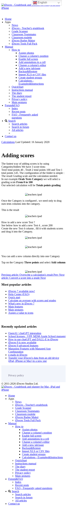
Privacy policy (19, 99)
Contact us (10, 136)
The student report (21, 96)
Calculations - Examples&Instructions (31, 82)
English (42, 2)
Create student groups (30, 77)
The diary (17, 93)
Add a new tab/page (29, 68)
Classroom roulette (22, 37)
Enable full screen (28, 59)
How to (16, 49)
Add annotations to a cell (32, 62)
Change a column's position (33, 56)
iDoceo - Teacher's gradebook (28, 28)
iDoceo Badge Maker (23, 40)
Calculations (8, 142)
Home (8, 18)
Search (12, 120)
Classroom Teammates (24, 34)
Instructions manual (22, 89)
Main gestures (19, 102)
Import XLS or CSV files (32, 74)
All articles (17, 130)
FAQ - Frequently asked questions (33, 488)
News (15, 25)
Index (15, 108)
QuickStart (17, 86)
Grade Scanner (20, 31)
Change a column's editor (32, 65)
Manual (9, 46)
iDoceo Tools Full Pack (24, 43)
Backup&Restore (28, 71)
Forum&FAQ (12, 105)
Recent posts (18, 111)
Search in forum (20, 126)
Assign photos (26, 52)
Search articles (19, 123)
